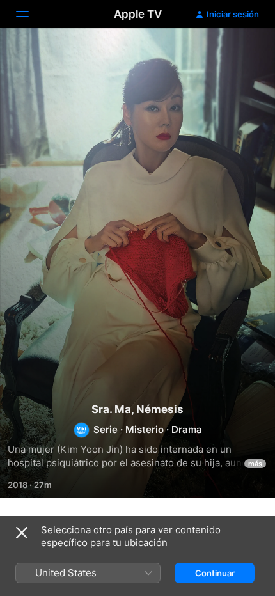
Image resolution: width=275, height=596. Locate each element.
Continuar (215, 573)
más (255, 463)
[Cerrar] (22, 532)
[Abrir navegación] (30, 14)
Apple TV (138, 14)
